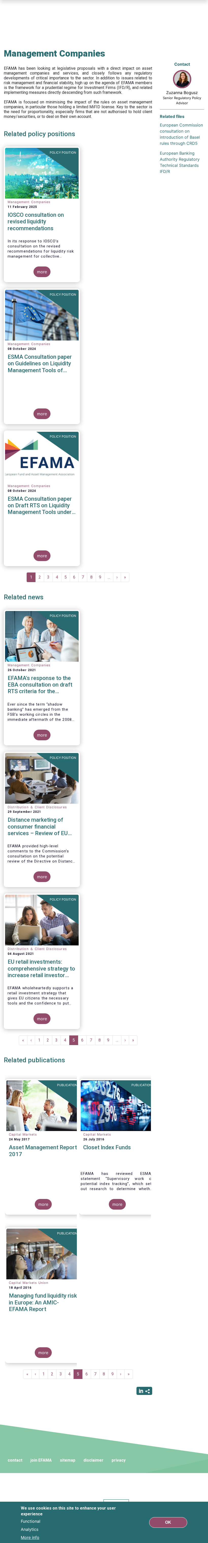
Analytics (29, 1529)
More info (30, 1537)
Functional (30, 1521)
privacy (119, 1460)
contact (15, 1460)
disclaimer (93, 1460)
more (42, 271)
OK (168, 1522)
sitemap (67, 1460)
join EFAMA (41, 1460)
